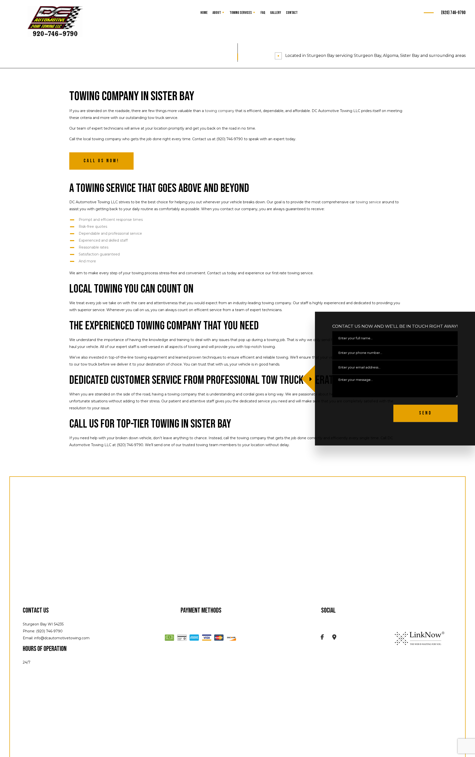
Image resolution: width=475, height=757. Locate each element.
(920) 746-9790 (453, 13)
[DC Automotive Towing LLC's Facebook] (322, 638)
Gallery (275, 12)
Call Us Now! (101, 161)
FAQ (263, 12)
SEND (425, 413)
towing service (368, 202)
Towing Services (241, 12)
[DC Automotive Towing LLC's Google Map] (334, 638)
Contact (292, 12)
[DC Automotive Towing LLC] (55, 21)
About (217, 12)
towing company (219, 111)
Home (204, 12)
